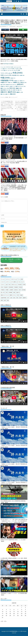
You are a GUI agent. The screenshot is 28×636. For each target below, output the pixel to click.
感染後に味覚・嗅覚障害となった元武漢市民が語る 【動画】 (14, 576)
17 (2, 613)
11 (6, 611)
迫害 (7, 94)
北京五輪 (8, 84)
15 (21, 611)
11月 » (5, 621)
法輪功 (19, 88)
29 (21, 615)
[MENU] (27, 14)
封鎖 (8, 86)
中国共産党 (7, 80)
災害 (15, 90)
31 (2, 617)
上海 (10, 73)
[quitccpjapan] (2, 14)
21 (17, 613)
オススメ (3, 97)
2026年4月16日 (4, 136)
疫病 (19, 90)
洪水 (11, 90)
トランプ (10, 68)
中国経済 (4, 82)
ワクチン (4, 73)
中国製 (10, 82)
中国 (5, 77)
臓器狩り (20, 92)
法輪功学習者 (4, 90)
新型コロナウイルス (20, 86)
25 (6, 615)
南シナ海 (13, 84)
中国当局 (21, 80)
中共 (17, 72)
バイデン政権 (4, 70)
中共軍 (22, 75)
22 (21, 613)
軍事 (3, 94)
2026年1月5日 (4, 159)
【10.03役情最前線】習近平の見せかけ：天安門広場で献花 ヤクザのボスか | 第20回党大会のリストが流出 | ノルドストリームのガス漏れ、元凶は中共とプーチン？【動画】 (7, 106)
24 (2, 615)
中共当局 (15, 75)
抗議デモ (12, 86)
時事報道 (6, 97)
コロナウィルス (17, 67)
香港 (12, 94)
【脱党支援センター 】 (9, 26)
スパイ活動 (4, 68)
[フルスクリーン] (25, 321)
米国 (4, 92)
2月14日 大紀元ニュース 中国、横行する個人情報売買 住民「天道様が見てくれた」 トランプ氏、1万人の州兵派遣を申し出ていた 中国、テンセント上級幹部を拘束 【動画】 (14, 521)
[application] (14, 315)
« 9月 (2, 621)
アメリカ (3, 67)
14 (17, 611)
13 (14, 611)
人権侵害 (16, 82)
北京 (3, 84)
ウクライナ (9, 67)
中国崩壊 (16, 80)
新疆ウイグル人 (5, 88)
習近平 (12, 92)
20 (14, 613)
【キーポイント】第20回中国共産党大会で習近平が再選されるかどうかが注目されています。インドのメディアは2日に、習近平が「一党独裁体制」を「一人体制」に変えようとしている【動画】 (21, 106)
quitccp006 (11, 136)
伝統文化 (23, 82)
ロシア (17, 70)
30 (25, 615)
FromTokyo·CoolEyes (8, 63)
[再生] (2, 321)
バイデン (18, 68)
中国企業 (12, 78)
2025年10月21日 (5, 183)
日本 (12, 88)
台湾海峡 (3, 86)
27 (14, 615)
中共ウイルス (6, 75)
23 (25, 613)
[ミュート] (23, 321)
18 (6, 613)
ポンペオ (10, 70)
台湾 (20, 84)
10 (2, 611)
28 (17, 615)
